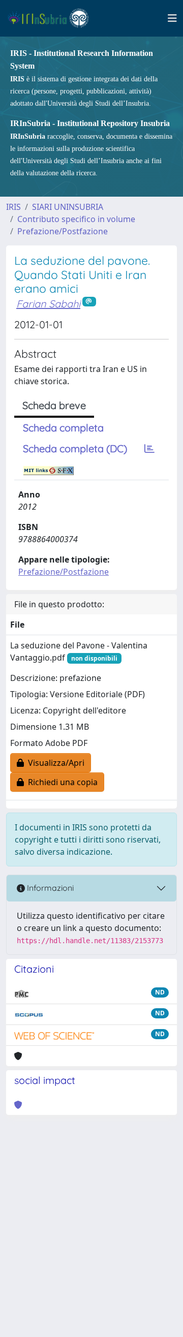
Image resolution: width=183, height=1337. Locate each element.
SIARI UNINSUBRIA (67, 206)
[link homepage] (52, 18)
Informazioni (49, 888)
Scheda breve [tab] (54, 405)
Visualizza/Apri (54, 762)
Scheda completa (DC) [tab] (75, 448)
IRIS (13, 206)
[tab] (149, 448)
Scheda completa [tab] (63, 427)
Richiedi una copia (61, 782)
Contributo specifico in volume (76, 219)
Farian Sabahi (48, 303)
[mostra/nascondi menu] (172, 18)
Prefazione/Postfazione (62, 231)
